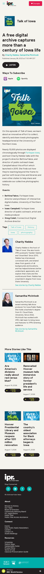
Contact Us (9, 531)
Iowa (13, 233)
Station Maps (10, 544)
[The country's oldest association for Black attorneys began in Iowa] (31, 415)
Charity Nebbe (12, 55)
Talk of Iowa (26, 21)
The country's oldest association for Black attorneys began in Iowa (30, 435)
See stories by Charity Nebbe (28, 285)
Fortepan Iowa (33, 152)
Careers (8, 530)
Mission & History (11, 506)
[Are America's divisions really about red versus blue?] (13, 357)
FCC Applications (11, 513)
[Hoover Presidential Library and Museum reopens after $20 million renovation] (13, 415)
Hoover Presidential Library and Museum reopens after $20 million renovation (12, 435)
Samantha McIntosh (29, 55)
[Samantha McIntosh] (7, 299)
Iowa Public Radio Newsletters (17, 528)
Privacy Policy (10, 548)
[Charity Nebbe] (7, 245)
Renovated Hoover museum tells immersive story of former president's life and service (31, 377)
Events (7, 526)
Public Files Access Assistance (16, 517)
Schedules (9, 542)
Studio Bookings (11, 533)
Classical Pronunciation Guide (16, 552)
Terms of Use (10, 550)
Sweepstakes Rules (12, 546)
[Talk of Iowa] (10, 21)
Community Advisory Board (15, 511)
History (31, 227)
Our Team (8, 508)
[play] (3, 571)
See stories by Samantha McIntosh (26, 330)
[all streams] (41, 571)
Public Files (9, 515)
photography (27, 233)
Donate (36, 3)
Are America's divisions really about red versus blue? (12, 373)
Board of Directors (12, 509)
